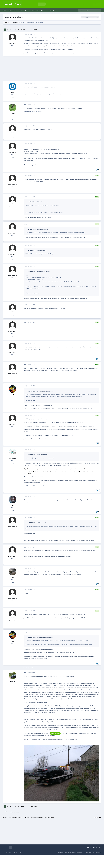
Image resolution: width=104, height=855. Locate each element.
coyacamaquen (14, 22)
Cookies (15, 852)
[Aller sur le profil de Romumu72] (12, 146)
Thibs (12, 505)
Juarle (12, 395)
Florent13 (12, 113)
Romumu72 (12, 152)
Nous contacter (7, 852)
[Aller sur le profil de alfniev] (12, 86)
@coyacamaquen (55, 733)
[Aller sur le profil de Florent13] (12, 108)
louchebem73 (12, 458)
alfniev (12, 92)
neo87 (42, 250)
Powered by (93, 852)
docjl (12, 577)
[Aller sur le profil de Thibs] (12, 499)
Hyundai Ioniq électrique (36, 22)
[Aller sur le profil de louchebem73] (12, 452)
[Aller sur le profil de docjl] (12, 571)
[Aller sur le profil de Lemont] (12, 675)
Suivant (23, 29)
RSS (20, 852)
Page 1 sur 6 (34, 29)
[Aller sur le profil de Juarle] (12, 389)
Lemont (12, 681)
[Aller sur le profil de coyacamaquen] (6, 22)
